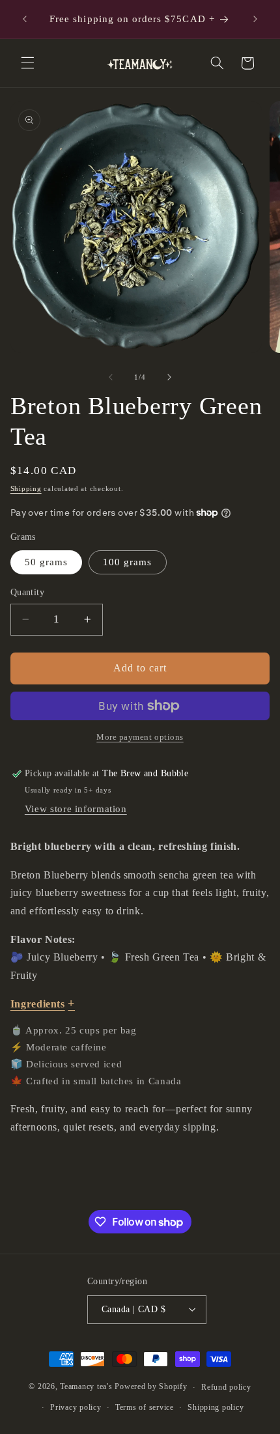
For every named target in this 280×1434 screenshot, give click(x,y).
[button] (27, 63)
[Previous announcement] (24, 19)
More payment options (140, 737)
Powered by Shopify (151, 1387)
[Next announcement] (255, 19)
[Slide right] (169, 377)
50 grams (46, 562)
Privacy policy (75, 1407)
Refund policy (226, 1387)
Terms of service (144, 1407)
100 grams (127, 562)
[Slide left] (110, 377)
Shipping (26, 488)
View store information (76, 809)
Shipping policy (216, 1407)
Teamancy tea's (86, 1387)
